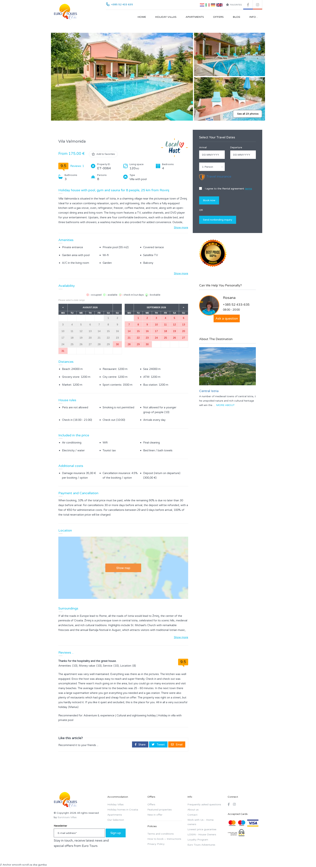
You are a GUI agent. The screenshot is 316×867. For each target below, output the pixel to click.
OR (201, 210)
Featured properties (159, 809)
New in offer (154, 814)
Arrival (203, 147)
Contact (192, 814)
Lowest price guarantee (201, 829)
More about (225, 405)
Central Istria (209, 391)
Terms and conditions (160, 833)
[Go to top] (306, 857)
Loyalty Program (197, 839)
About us (193, 809)
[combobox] (212, 167)
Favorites (236, 4)
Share (142, 744)
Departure (236, 147)
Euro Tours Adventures (201, 844)
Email (179, 744)
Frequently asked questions (204, 804)
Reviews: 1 (77, 166)
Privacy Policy (156, 844)
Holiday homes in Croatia (122, 809)
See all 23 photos (248, 113)
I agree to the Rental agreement (228, 188)
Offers (218, 16)
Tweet (160, 744)
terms (248, 188)
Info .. (253, 16)
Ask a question (226, 318)
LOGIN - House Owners (201, 834)
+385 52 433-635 (236, 305)
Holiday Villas (165, 16)
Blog (236, 16)
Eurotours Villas (67, 817)
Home (142, 16)
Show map (123, 568)
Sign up (115, 833)
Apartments (195, 16)
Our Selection (115, 819)
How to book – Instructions (164, 838)
